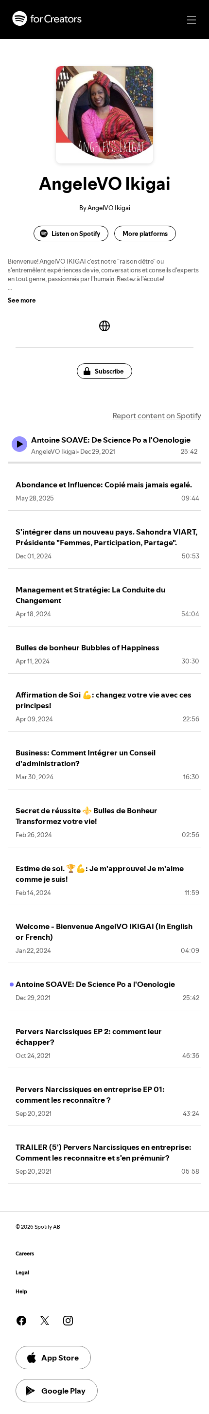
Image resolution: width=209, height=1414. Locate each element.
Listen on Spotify (76, 233)
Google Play (63, 1390)
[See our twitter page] (45, 1320)
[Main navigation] (191, 20)
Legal (22, 1272)
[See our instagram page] (68, 1320)
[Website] (104, 326)
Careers (25, 1253)
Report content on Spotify (156, 415)
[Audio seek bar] (104, 463)
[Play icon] (19, 444)
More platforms (145, 233)
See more (22, 300)
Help (21, 1291)
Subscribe (109, 371)
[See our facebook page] (21, 1320)
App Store (60, 1357)
